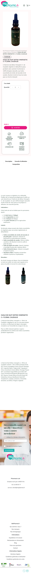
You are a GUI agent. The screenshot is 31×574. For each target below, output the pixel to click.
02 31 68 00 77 (16, 484)
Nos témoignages (15, 531)
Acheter (17, 127)
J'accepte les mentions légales (14, 446)
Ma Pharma (6, 50)
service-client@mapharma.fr (16, 487)
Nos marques (15, 529)
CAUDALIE (7, 57)
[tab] (9, 161)
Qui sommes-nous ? (15, 526)
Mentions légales (15, 554)
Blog (15, 543)
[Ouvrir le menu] (2, 571)
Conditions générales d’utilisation (15, 556)
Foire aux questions (15, 545)
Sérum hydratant (12, 52)
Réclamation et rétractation (15, 540)
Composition (16, 164)
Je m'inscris (9, 450)
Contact (15, 548)
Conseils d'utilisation (21, 161)
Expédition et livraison (15, 538)
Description (8, 161)
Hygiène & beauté (15, 50)
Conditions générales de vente (15, 559)
